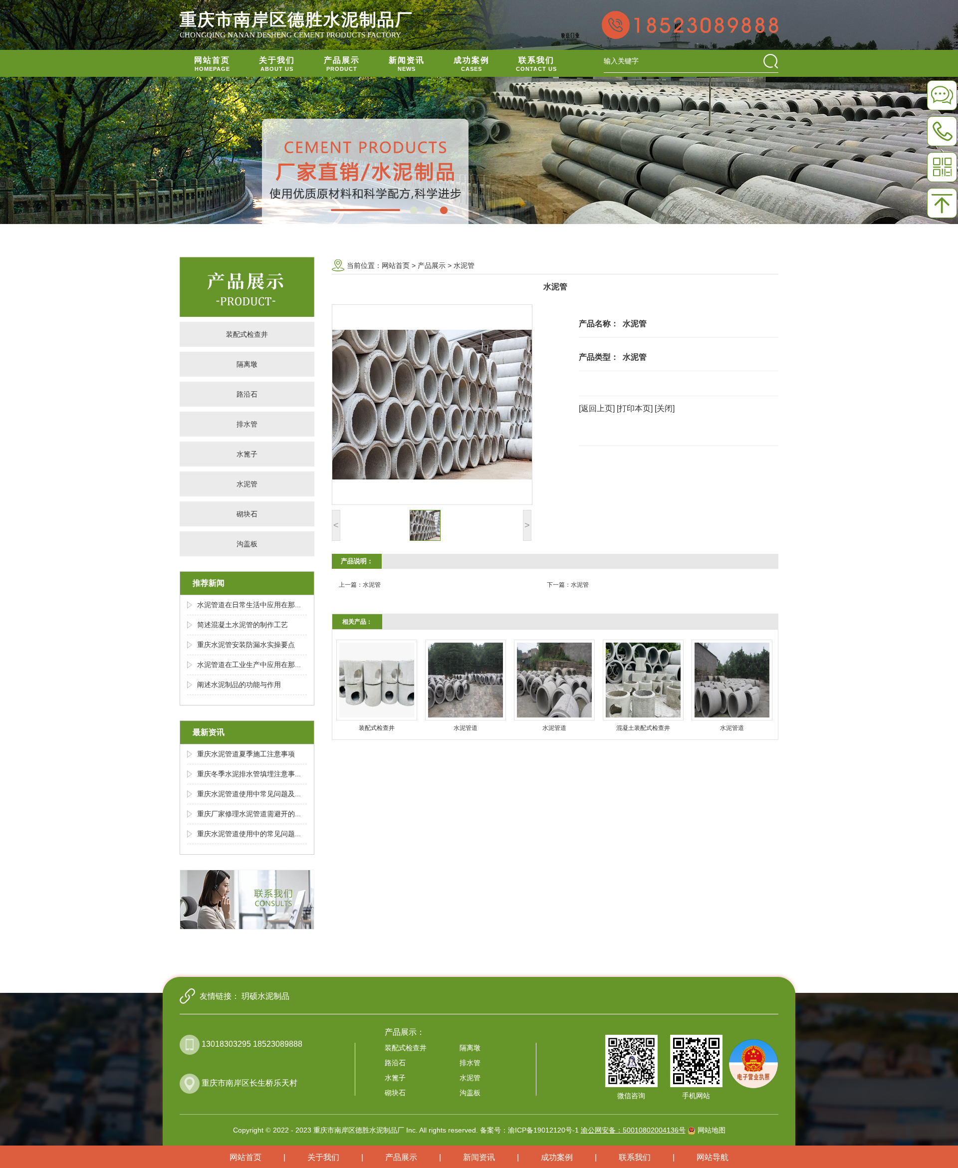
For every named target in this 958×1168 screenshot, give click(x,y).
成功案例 (557, 1157)
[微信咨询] (942, 95)
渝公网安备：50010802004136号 (633, 1130)
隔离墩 (247, 364)
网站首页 (396, 265)
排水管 (247, 424)
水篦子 (247, 454)
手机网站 (696, 1096)
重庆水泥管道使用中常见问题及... (249, 794)
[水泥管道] (465, 680)
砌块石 (247, 514)
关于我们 (323, 1157)
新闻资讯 (479, 1157)
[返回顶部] (942, 203)
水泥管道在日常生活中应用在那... (249, 605)
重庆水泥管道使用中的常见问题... (249, 834)
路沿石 (247, 394)
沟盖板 (247, 544)
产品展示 (432, 265)
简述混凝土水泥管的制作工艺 (242, 625)
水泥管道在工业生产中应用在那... (249, 665)
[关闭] (665, 408)
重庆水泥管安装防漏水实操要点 (246, 645)
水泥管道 (466, 727)
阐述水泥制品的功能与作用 (239, 685)
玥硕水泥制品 (265, 996)
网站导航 (712, 1157)
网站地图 (711, 1130)
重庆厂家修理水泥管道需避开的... (249, 814)
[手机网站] (942, 167)
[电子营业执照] (753, 1055)
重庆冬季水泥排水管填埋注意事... (249, 774)
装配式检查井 (247, 334)
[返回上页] (597, 408)
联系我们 (635, 1157)
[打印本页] (635, 408)
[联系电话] (942, 131)
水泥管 (247, 484)
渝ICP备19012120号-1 (543, 1130)
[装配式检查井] (377, 680)
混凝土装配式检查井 (643, 727)
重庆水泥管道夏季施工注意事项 (246, 754)
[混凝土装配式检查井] (643, 680)
